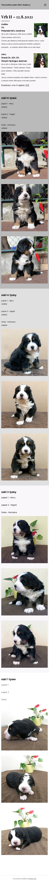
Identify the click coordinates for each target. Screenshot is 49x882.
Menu (45, 4)
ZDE (27, 85)
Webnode (32, 879)
